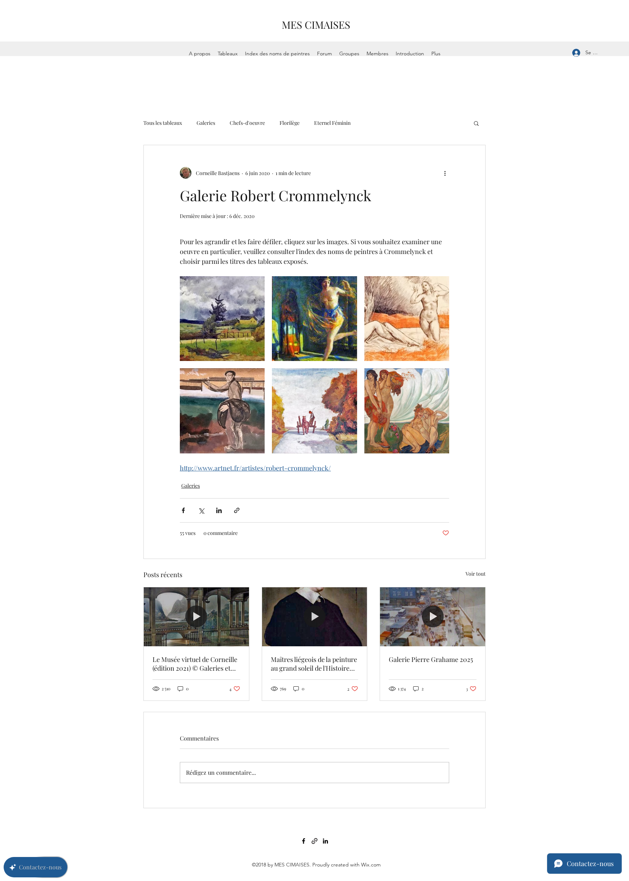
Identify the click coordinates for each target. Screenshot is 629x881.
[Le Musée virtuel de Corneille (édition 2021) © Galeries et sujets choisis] (196, 616)
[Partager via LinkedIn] (218, 510)
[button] (476, 123)
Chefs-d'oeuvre (247, 122)
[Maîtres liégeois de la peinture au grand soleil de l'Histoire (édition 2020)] (314, 616)
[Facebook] (303, 841)
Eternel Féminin (332, 122)
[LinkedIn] (325, 841)
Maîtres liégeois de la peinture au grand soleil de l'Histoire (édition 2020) (314, 663)
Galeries (206, 122)
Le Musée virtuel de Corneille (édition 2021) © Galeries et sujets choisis (195, 663)
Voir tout (476, 573)
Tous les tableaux (162, 122)
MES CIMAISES (316, 24)
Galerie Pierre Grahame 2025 (431, 659)
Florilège (290, 122)
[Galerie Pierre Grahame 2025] (432, 616)
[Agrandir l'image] (222, 318)
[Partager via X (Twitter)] (201, 510)
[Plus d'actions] (444, 172)
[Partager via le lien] (236, 510)
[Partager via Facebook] (183, 510)
